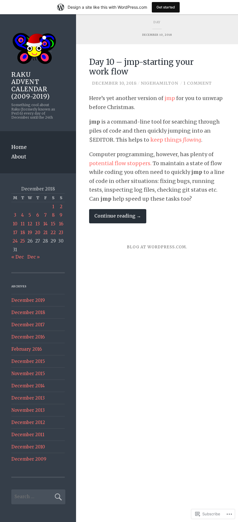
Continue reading (115, 218)
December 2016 (28, 337)
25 (22, 241)
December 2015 (28, 361)
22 (53, 232)
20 (37, 232)
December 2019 (28, 300)
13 (37, 224)
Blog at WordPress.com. (157, 247)
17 (15, 232)
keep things (175, 139)
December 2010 (28, 447)
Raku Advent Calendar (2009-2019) (30, 86)
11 (23, 224)
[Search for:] (38, 496)
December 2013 (28, 398)
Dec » (33, 257)
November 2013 (28, 410)
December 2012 (28, 422)
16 (61, 224)
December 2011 (27, 434)
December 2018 (28, 312)
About (18, 157)
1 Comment (197, 83)
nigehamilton (159, 83)
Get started (165, 7)
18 (22, 232)
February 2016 (26, 349)
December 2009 (28, 459)
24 (15, 241)
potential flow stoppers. (120, 163)
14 (45, 224)
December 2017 (28, 324)
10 (15, 224)
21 (45, 232)
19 (30, 232)
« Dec (17, 257)
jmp (170, 98)
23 (61, 232)
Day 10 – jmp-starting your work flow (141, 66)
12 (30, 224)
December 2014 (28, 386)
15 (53, 224)
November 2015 (28, 373)
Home (19, 147)
